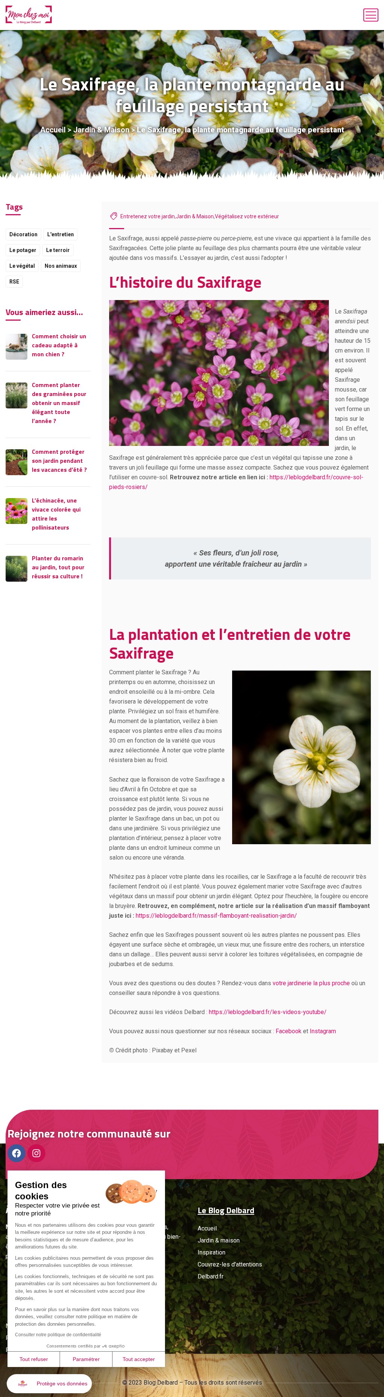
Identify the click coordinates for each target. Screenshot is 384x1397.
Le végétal (22, 266)
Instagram (323, 1031)
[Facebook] (17, 1153)
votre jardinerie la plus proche (311, 983)
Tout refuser (34, 1359)
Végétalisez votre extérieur (247, 216)
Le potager (22, 250)
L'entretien (60, 234)
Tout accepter (139, 1359)
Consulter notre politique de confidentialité (58, 1334)
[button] (49, 1383)
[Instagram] (36, 1153)
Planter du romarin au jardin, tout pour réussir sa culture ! (58, 567)
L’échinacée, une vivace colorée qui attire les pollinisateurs (56, 514)
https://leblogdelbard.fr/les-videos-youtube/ (268, 1012)
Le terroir (58, 250)
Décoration (23, 234)
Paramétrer (86, 1359)
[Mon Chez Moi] (29, 15)
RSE (14, 282)
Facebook (289, 1031)
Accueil (53, 129)
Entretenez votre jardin (147, 216)
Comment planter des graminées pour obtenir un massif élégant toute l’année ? (59, 402)
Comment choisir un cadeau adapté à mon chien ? (59, 345)
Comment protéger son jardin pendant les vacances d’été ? (59, 460)
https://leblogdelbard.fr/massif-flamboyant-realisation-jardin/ (216, 915)
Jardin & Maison (101, 129)
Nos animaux (61, 266)
